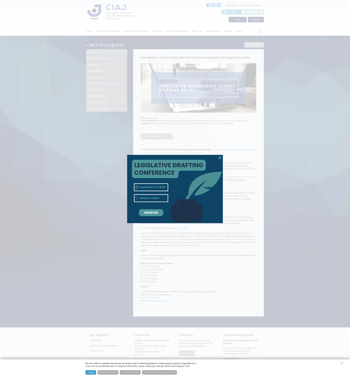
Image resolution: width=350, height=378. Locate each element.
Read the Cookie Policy (108, 372)
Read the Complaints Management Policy (159, 372)
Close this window (342, 363)
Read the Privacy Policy (130, 372)
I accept (90, 372)
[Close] (220, 158)
